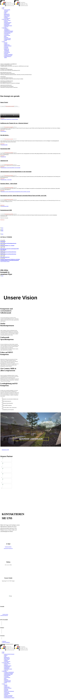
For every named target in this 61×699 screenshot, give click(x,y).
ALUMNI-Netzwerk (7, 39)
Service (3, 41)
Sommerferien (2, 241)
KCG (3, 8)
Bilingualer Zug (6, 657)
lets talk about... (4, 135)
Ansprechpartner (5, 622)
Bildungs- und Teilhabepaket (9, 691)
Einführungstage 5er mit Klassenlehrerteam (8, 251)
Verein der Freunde (7, 38)
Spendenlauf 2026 (5, 148)
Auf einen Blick (4, 621)
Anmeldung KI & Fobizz (8, 55)
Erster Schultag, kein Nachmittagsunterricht (8, 243)
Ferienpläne (6, 690)
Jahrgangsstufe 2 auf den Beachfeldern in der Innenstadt (15, 171)
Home (3, 7)
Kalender (5, 43)
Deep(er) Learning (7, 20)
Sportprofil (6, 17)
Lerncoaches (6, 34)
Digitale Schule (6, 16)
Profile (5, 656)
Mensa (5, 36)
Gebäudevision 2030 (5, 449)
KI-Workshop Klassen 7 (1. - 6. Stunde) (7, 245)
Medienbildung (6, 24)
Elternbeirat (6, 37)
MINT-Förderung (7, 658)
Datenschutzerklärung (6, 642)
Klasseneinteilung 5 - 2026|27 (9, 697)
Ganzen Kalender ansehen (4, 261)
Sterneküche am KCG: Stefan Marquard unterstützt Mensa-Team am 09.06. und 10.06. (23, 195)
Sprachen (5, 11)
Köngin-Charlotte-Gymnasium (9, 654)
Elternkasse (6, 53)
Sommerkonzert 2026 (6, 210)
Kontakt (5, 40)
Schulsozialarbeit (7, 35)
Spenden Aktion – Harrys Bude (8, 183)
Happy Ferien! (4, 102)
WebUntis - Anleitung (7, 45)
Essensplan (6, 689)
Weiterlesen (2, 118)
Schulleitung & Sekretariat (8, 673)
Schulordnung (6, 51)
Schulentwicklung (7, 18)
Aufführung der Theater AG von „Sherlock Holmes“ (14, 123)
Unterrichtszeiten (7, 52)
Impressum (4, 641)
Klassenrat (6, 21)
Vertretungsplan (7, 44)
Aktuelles (5, 42)
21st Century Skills (5, 19)
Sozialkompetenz (7, 23)
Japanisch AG (4, 160)
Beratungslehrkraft (7, 33)
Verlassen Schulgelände (8, 54)
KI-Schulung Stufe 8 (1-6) (4, 257)
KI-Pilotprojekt (4, 638)
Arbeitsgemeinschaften (8, 25)
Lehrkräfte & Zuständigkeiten (9, 672)
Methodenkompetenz (7, 22)
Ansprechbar (4, 27)
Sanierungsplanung (5, 637)
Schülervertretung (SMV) (8, 674)
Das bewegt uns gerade (10, 106)
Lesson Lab (6, 26)
